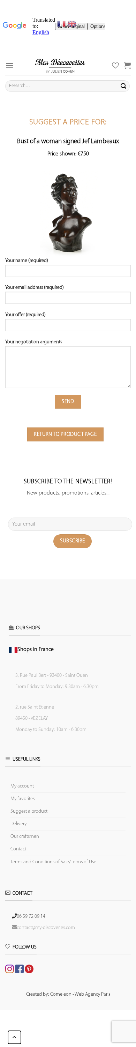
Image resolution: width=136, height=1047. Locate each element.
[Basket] (127, 65)
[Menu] (9, 65)
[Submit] (123, 86)
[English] (72, 24)
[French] (62, 24)
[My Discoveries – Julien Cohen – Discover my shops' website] (60, 65)
